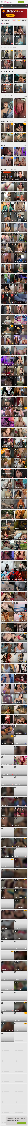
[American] (14, 20)
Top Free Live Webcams (8, 48)
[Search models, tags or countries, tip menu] (26, 6)
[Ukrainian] (19, 20)
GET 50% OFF (10, 15)
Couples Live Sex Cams (8, 72)
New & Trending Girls (7, 121)
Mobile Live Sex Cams (7, 96)
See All (25, 24)
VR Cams (4, 145)
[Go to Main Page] (8, 2)
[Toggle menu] (1, 2)
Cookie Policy (16, 1120)
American (6, 23)
